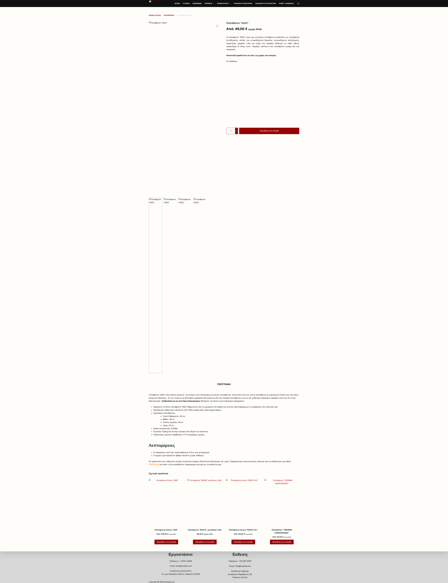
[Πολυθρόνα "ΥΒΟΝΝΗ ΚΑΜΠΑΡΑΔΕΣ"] (281, 502)
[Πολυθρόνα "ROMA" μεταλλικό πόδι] (204, 502)
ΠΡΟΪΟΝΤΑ (208, 3)
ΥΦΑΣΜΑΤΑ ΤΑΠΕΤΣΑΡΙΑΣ (243, 3)
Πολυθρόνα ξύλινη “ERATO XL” (243, 530)
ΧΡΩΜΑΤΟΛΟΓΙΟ (223, 3)
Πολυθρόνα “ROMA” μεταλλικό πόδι (205, 530)
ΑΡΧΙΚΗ (177, 3)
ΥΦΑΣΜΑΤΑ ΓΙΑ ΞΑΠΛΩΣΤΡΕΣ (265, 3)
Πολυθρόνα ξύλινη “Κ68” (166, 530)
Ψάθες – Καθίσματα (286, 3)
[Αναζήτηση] (298, 3)
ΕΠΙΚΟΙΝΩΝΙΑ (197, 3)
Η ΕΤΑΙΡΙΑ (186, 3)
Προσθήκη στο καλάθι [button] (166, 542)
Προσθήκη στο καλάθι (269, 131)
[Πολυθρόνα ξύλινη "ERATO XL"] (243, 502)
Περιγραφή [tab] (224, 384)
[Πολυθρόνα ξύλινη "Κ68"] (166, 502)
